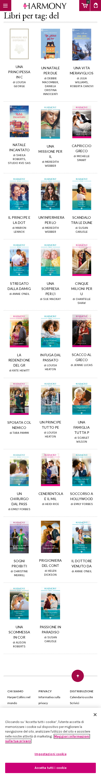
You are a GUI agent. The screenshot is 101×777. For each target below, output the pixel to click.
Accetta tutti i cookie (51, 768)
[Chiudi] (95, 714)
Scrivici (74, 703)
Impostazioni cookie (50, 754)
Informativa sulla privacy (49, 700)
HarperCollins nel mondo (18, 700)
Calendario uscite (81, 697)
